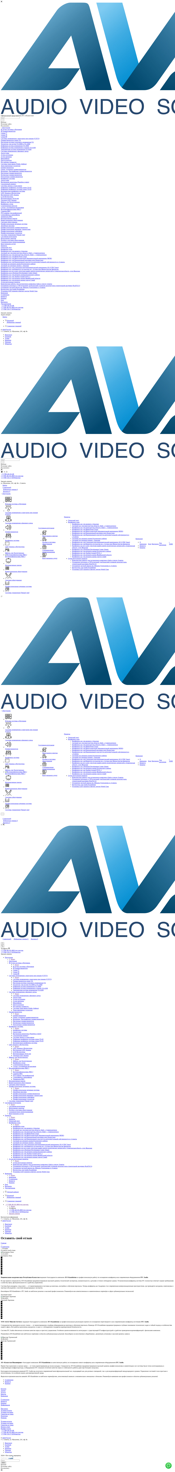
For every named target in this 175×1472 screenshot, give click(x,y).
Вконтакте (8, 335)
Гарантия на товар (7, 1414)
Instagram (8, 340)
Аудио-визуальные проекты (22, 1163)
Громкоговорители (19, 1015)
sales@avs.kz (6, 329)
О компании (5, 1399)
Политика (4, 1416)
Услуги (3, 1392)
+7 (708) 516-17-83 (10, 309)
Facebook (8, 336)
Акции (3, 1390)
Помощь (4, 1418)
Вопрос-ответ (5, 1427)
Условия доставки (7, 1412)
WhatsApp (8, 344)
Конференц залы (18, 1126)
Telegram (8, 342)
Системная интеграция (17, 1106)
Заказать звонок (14, 1213)
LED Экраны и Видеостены (22, 1048)
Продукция (13, 961)
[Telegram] (4, 472)
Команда (4, 1401)
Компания (12, 1177)
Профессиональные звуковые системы (26, 1090)
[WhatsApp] (2, 472)
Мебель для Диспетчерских (22, 1061)
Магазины (4, 1409)
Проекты (12, 1119)
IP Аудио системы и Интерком (23, 966)
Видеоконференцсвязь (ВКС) (23, 1072)
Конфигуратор (6, 1429)
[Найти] (2, 120)
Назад (13, 959)
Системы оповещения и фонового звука (27, 995)
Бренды (3, 1394)
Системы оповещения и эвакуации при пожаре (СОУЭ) (32, 979)
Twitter (7, 338)
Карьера (3, 1403)
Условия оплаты (6, 1410)
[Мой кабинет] (2, 816)
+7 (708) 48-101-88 (7, 305)
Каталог (3, 1389)
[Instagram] (7, 472)
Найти (3, 1462)
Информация (5, 1405)
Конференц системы (20, 1030)
